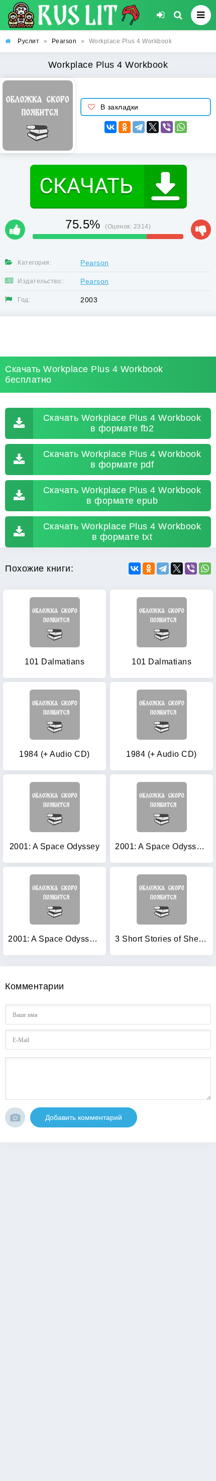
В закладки (119, 107)
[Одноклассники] (125, 127)
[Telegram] (139, 127)
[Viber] (167, 127)
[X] (153, 127)
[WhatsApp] (181, 127)
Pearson (94, 263)
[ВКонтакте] (110, 127)
